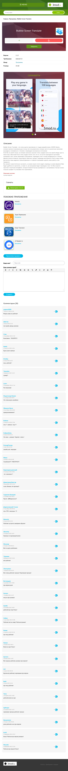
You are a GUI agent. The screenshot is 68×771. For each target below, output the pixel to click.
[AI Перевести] (9, 245)
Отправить (9, 294)
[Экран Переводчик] (9, 218)
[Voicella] (9, 205)
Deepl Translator (20, 228)
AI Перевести (19, 241)
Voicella (17, 201)
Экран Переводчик (20, 215)
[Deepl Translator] (9, 231)
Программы (19, 62)
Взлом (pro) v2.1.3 (16, 188)
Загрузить (34, 46)
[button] (32, 134)
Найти (58, 12)
